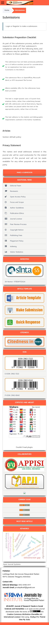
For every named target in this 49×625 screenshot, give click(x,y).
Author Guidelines (17, 208)
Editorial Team (15, 185)
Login (8, 26)
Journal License (16, 219)
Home (7, 10)
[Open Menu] (2, 2)
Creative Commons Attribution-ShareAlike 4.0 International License (23, 616)
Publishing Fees (16, 235)
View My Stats (24, 619)
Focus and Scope (17, 202)
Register (16, 26)
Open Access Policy (18, 196)
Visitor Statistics (16, 252)
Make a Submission (24, 172)
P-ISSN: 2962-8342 (12, 395)
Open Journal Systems (12, 564)
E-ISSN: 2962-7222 (12, 373)
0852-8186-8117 (24, 585)
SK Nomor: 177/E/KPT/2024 (15, 281)
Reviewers (14, 191)
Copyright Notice (16, 230)
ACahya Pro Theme (37, 617)
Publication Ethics (17, 213)
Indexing (13, 246)
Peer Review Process (18, 224)
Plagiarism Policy (16, 241)
